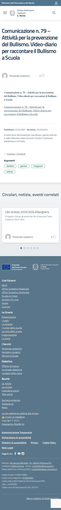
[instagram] (23, 453)
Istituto (9, 171)
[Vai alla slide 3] (28, 248)
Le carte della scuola (12, 331)
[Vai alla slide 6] (37, 248)
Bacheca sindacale (11, 400)
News (4, 407)
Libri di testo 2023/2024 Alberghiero (27, 212)
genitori (23, 166)
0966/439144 (17, 466)
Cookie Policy (49, 442)
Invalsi (5, 303)
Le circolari (7, 387)
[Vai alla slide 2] (24, 248)
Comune (6, 306)
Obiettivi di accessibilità (14, 442)
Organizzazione (9, 335)
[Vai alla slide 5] (34, 248)
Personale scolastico (12, 348)
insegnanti (38, 166)
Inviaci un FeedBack (13, 417)
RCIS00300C (28, 477)
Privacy (34, 442)
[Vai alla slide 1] (21, 248)
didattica (10, 166)
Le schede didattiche (12, 369)
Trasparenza (7, 404)
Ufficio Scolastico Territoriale (15, 292)
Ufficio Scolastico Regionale (15, 289)
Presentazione (9, 317)
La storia (6, 338)
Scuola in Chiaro (9, 296)
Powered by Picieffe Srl (13, 424)
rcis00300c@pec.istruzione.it (44, 469)
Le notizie (6, 383)
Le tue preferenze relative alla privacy (20, 413)
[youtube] (19, 453)
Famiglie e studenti (11, 352)
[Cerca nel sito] (54, 13)
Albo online (7, 394)
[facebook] (15, 453)
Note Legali (7, 447)
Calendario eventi (10, 390)
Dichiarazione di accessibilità (16, 437)
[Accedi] (56, 3)
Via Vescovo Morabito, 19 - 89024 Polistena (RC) (31, 463)
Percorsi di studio (10, 356)
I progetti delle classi (12, 373)
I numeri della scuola (12, 328)
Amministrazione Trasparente (17, 432)
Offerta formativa (10, 366)
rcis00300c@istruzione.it (43, 466)
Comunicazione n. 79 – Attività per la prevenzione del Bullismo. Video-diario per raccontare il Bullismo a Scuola (28, 110)
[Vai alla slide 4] (31, 248)
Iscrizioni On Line (10, 299)
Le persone (7, 324)
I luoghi (5, 320)
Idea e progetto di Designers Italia (42, 498)
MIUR (4, 285)
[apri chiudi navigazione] (5, 13)
